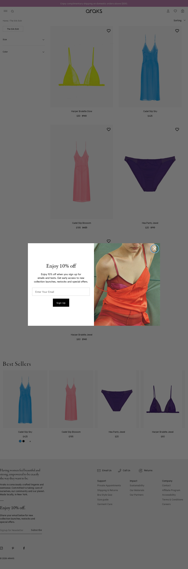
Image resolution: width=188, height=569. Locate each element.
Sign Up (61, 302)
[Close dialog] (155, 249)
